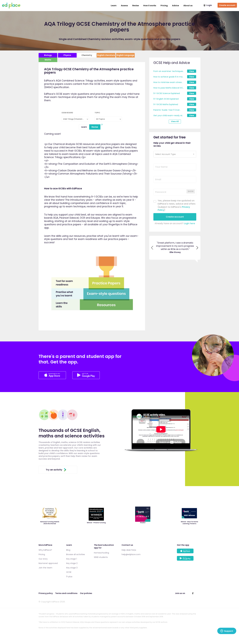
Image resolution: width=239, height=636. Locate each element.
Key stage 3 (71, 567)
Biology (48, 55)
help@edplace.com (131, 554)
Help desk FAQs (129, 550)
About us (188, 5)
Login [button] (209, 5)
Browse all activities (75, 554)
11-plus (69, 576)
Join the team (45, 567)
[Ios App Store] (53, 378)
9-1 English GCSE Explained (166, 98)
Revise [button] (135, 5)
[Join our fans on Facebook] (193, 593)
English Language (125, 55)
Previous (152, 247)
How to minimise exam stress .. (168, 82)
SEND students (101, 557)
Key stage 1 (71, 558)
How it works (149, 5)
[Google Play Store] (86, 378)
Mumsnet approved (48, 563)
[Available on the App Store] (188, 552)
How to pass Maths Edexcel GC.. (168, 87)
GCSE (68, 572)
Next (197, 247)
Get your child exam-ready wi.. (168, 115)
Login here (189, 223)
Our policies (86, 593)
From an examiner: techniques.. (168, 71)
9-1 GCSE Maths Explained (165, 104)
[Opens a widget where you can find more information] (226, 631)
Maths (48, 59)
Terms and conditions (66, 593)
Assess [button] (124, 5)
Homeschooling (101, 552)
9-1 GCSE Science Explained (166, 93)
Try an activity (54, 469)
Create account (227, 5)
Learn (113, 5)
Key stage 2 (71, 563)
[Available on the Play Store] (188, 559)
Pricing (164, 5)
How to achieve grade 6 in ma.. (168, 76)
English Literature (106, 55)
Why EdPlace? (45, 550)
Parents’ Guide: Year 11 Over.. (166, 110)
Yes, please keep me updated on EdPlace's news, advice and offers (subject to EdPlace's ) (176, 205)
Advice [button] (175, 5)
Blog (68, 550)
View (191, 71)
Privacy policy (46, 593)
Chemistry (86, 55)
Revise (95, 127)
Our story (43, 558)
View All (175, 121)
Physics (67, 55)
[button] (175, 154)
